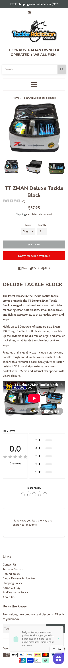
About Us (9, 597)
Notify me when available (34, 256)
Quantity (42, 225)
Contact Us (10, 564)
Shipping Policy (12, 583)
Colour (28, 225)
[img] (11, 201)
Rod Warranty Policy (15, 592)
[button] (47, 440)
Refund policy (11, 573)
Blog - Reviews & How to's (19, 578)
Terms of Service (13, 569)
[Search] (61, 69)
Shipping (21, 214)
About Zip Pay (11, 587)
